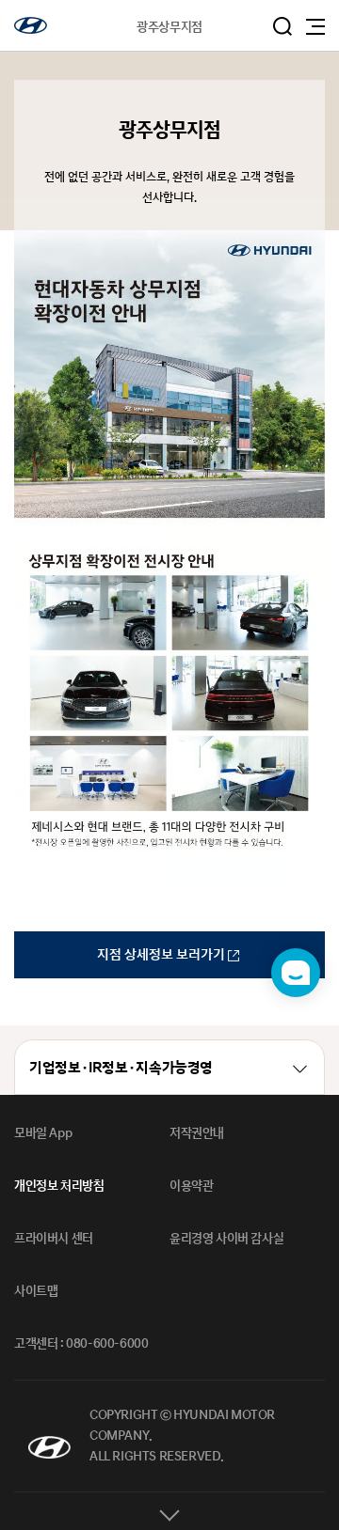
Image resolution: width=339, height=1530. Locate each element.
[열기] (169, 1511)
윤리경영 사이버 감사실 (226, 1238)
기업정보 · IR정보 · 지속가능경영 (121, 1068)
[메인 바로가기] (30, 25)
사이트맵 (35, 1291)
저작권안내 (197, 1133)
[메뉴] (315, 27)
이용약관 (191, 1186)
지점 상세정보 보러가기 (162, 954)
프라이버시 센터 (53, 1238)
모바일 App (43, 1133)
